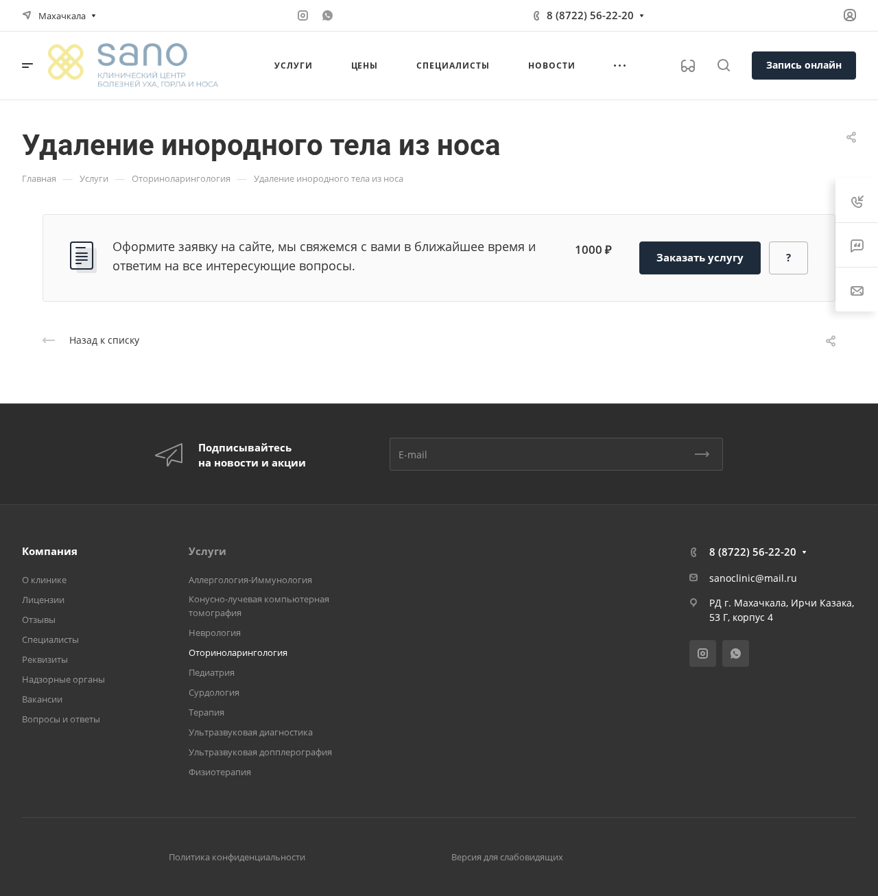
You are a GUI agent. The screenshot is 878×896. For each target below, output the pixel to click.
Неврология (215, 632)
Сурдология (214, 692)
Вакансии (42, 699)
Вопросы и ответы (61, 719)
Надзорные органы (63, 679)
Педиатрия (212, 672)
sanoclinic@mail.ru (753, 578)
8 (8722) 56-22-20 (590, 15)
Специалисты (50, 639)
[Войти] (850, 15)
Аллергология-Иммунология (250, 580)
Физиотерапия (220, 772)
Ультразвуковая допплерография (260, 752)
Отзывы (39, 619)
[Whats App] (327, 16)
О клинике (44, 580)
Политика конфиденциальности (237, 857)
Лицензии (43, 599)
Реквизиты (45, 659)
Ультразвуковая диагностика (251, 732)
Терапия (206, 712)
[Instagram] (302, 16)
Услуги (207, 551)
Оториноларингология (238, 652)
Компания (50, 551)
